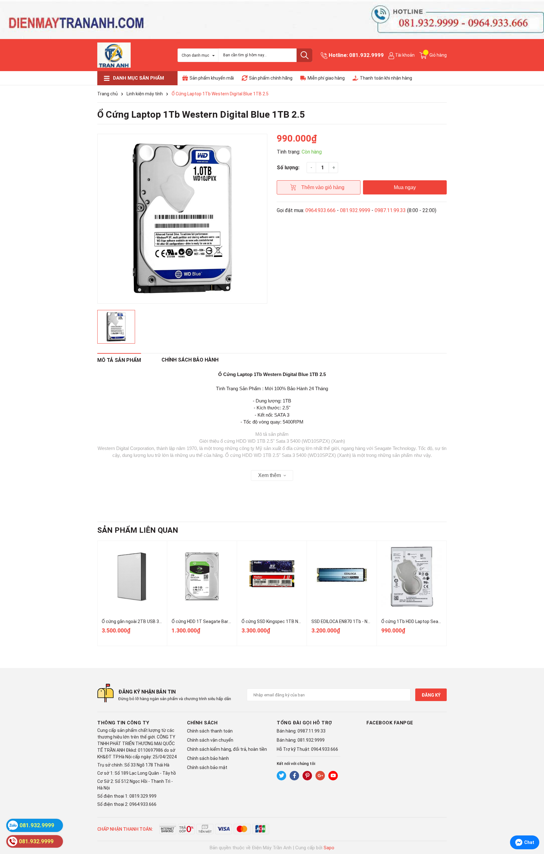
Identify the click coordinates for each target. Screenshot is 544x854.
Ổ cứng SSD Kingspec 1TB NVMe (274, 621)
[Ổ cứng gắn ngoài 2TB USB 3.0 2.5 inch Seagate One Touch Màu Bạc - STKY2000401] (132, 576)
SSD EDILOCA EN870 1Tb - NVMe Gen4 (349, 621)
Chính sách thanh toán (210, 730)
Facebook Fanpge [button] (389, 723)
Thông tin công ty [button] (123, 723)
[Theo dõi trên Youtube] (333, 775)
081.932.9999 (366, 55)
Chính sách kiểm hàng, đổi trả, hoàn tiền (227, 749)
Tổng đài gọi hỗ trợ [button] (304, 723)
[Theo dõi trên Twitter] (281, 775)
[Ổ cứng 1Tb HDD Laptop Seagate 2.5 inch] (411, 576)
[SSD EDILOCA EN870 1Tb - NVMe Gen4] (341, 576)
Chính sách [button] (202, 723)
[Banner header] (272, 19)
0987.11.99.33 (390, 210)
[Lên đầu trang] (533, 824)
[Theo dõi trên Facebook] (294, 775)
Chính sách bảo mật (207, 767)
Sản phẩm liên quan (137, 530)
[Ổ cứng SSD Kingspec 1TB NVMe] (271, 576)
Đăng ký (431, 695)
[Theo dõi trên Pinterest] (307, 775)
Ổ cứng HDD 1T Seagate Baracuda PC (209, 621)
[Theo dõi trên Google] (320, 775)
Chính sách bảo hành (208, 758)
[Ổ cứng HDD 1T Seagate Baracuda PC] (202, 576)
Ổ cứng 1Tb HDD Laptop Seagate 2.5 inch (422, 621)
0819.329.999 (142, 796)
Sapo (329, 848)
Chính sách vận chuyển (210, 740)
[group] (182, 218)
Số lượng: (288, 168)
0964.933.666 (320, 210)
